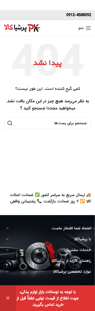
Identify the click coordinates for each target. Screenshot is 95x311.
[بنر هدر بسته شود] (6, 5)
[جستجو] (10, 123)
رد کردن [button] (8, 298)
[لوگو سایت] (22, 28)
